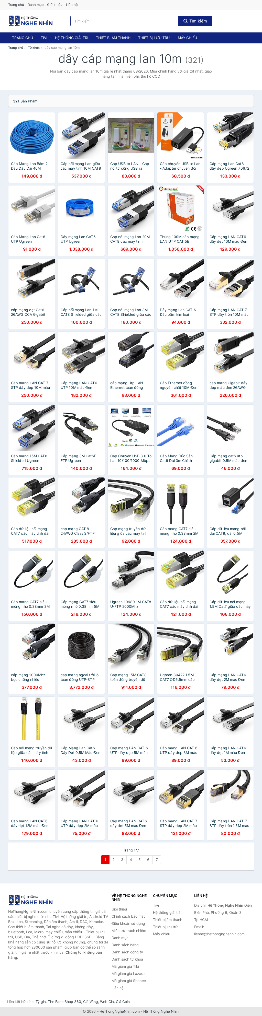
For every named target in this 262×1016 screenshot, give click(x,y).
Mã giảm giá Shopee (129, 980)
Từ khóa (34, 48)
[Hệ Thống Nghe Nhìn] (33, 900)
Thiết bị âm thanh (113, 38)
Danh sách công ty (127, 952)
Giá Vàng (90, 1001)
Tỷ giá (41, 1001)
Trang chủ (16, 5)
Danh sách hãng (125, 945)
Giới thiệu (54, 5)
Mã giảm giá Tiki (125, 966)
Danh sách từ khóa (127, 959)
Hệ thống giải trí (71, 38)
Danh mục (35, 5)
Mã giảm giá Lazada (129, 973)
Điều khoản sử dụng (128, 923)
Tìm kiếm (197, 21)
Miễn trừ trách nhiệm (129, 930)
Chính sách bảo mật (128, 916)
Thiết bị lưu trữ (154, 38)
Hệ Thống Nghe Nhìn (161, 1011)
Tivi (44, 38)
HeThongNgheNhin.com (120, 1011)
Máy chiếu (187, 38)
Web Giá (107, 1001)
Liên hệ (72, 5)
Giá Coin (123, 1001)
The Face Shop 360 (64, 1001)
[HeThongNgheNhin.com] (30, 21)
